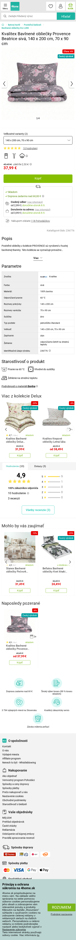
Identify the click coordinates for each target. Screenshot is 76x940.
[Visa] (18, 870)
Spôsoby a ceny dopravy (15, 784)
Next (70, 429)
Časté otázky (9, 826)
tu (38, 935)
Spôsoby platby (10, 788)
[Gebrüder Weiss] (45, 854)
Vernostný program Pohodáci (18, 780)
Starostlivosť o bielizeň (14, 804)
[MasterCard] (7, 870)
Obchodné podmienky (14, 800)
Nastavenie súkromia (14, 929)
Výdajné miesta (10, 754)
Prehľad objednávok (13, 822)
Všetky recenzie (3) (38, 510)
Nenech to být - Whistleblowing (19, 762)
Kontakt (6, 746)
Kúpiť (38, 178)
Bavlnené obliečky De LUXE (15, 28)
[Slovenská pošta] (23, 854)
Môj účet (7, 818)
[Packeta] (10, 854)
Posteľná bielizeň (32, 24)
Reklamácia (8, 830)
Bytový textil (14, 24)
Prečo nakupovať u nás (15, 792)
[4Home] (4, 24)
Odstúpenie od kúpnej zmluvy (18, 834)
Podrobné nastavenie (61, 914)
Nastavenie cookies (13, 796)
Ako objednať (9, 776)
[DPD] (35, 854)
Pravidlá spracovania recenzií (18, 838)
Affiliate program (11, 758)
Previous (6, 429)
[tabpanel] (38, 84)
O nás (5, 750)
